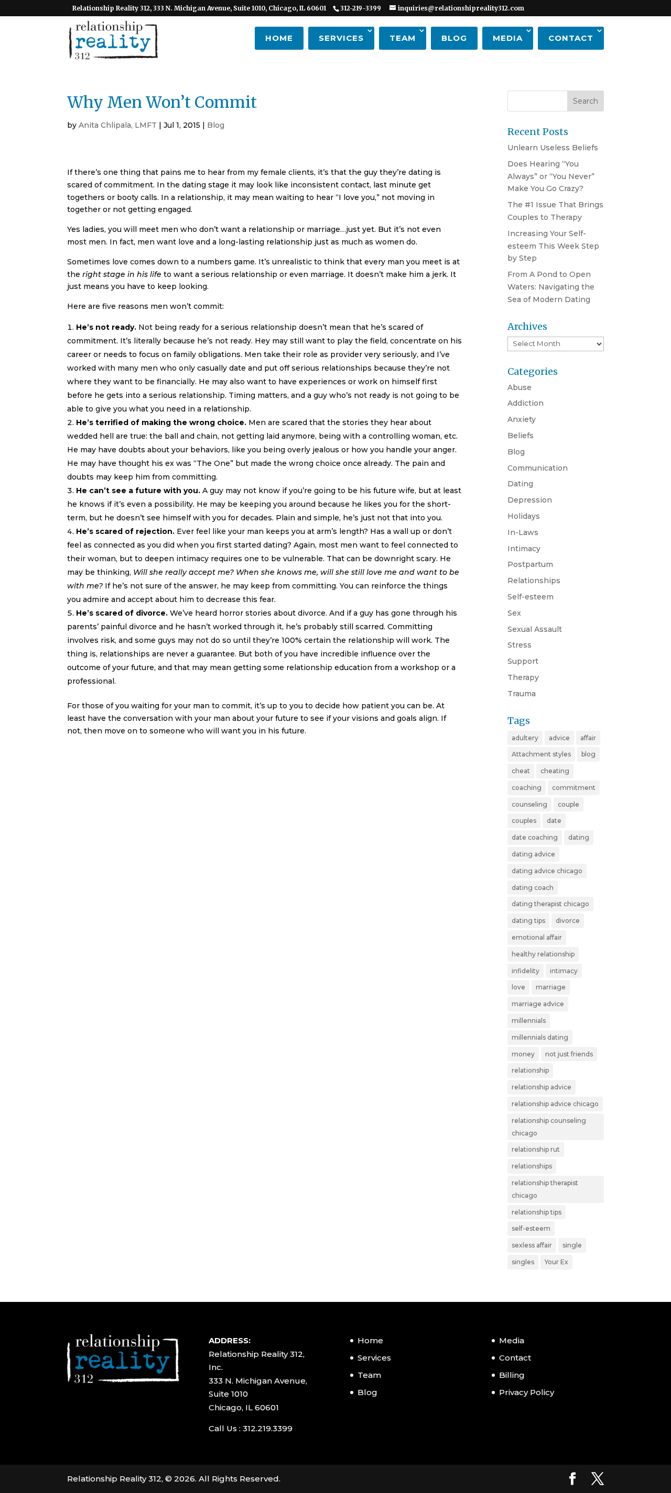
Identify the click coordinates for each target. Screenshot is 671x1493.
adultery (525, 738)
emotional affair (537, 937)
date (554, 821)
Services (341, 38)
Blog (454, 38)
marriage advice (538, 1004)
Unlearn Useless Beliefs (552, 147)
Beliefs (520, 435)
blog (588, 754)
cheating (554, 771)
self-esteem (531, 1228)
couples (524, 821)
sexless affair (532, 1245)
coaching (527, 788)
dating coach (533, 888)
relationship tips (536, 1212)
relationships (532, 1166)
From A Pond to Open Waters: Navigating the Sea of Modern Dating (550, 287)
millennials (529, 1020)
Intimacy (523, 548)
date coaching (535, 837)
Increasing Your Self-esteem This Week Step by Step (553, 246)
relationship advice (541, 1087)
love (518, 987)
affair (588, 738)
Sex (514, 613)
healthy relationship (543, 954)
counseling (529, 804)
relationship (530, 1070)
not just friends (569, 1054)
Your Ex (556, 1262)
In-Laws (522, 532)
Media (508, 38)
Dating (520, 483)
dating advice (533, 854)
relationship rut (536, 1149)
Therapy (523, 677)
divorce (568, 920)
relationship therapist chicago (545, 1189)
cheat (521, 771)
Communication (537, 468)
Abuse (519, 387)
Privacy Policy (526, 1392)
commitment (574, 788)
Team (402, 38)
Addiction (525, 403)
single (572, 1245)
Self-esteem (530, 596)
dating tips (528, 920)
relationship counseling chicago (549, 1127)
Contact (570, 38)
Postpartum (530, 564)
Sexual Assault (534, 629)
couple (568, 804)
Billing (512, 1375)
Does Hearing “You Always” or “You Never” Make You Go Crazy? (550, 176)
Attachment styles (541, 754)
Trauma (521, 693)
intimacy (564, 971)
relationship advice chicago (555, 1104)
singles (523, 1262)
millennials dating (540, 1037)
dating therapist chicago (550, 904)
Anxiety (521, 419)
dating (578, 837)
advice (559, 738)
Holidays (523, 516)
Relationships (533, 580)
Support (522, 661)
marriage (551, 987)
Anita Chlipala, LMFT (118, 125)
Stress (519, 645)
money (523, 1054)
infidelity (525, 971)
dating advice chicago (547, 871)
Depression (529, 500)
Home (279, 38)
